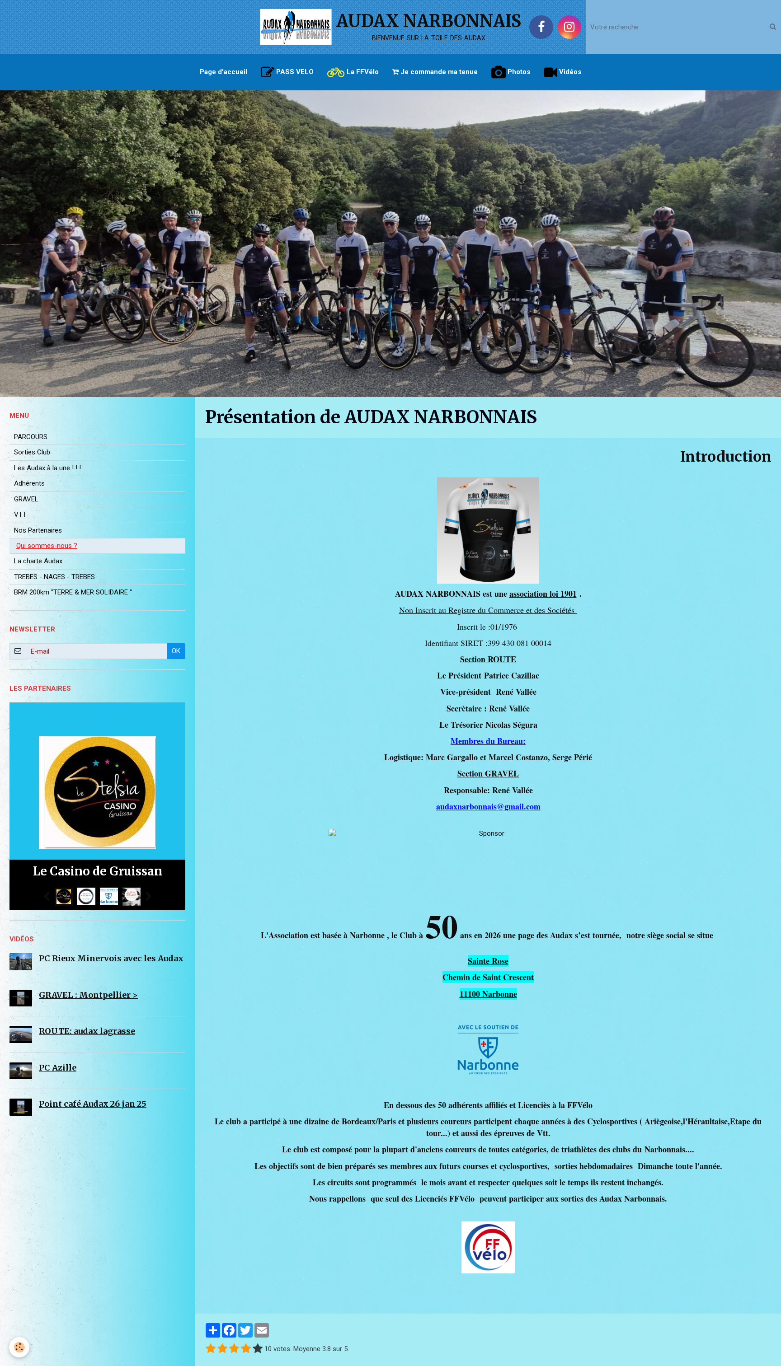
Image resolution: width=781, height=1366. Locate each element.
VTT (20, 514)
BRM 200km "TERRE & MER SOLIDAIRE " (73, 592)
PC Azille (57, 1067)
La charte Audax (38, 561)
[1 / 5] (211, 1349)
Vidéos (569, 72)
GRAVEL (26, 499)
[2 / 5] (222, 1349)
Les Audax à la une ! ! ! (47, 468)
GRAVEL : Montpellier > (88, 995)
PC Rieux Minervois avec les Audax (111, 958)
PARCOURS (30, 437)
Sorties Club (32, 452)
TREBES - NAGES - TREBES (54, 577)
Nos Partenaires (38, 530)
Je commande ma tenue (438, 72)
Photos (518, 72)
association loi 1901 (543, 593)
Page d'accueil (223, 72)
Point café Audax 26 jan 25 (92, 1104)
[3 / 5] (234, 1349)
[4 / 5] (246, 1349)
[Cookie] (19, 1347)
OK (176, 651)
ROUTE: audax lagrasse (87, 1031)
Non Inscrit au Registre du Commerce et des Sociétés (488, 609)
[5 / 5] (258, 1349)
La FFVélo (362, 72)
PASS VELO (294, 72)
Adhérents (29, 483)
